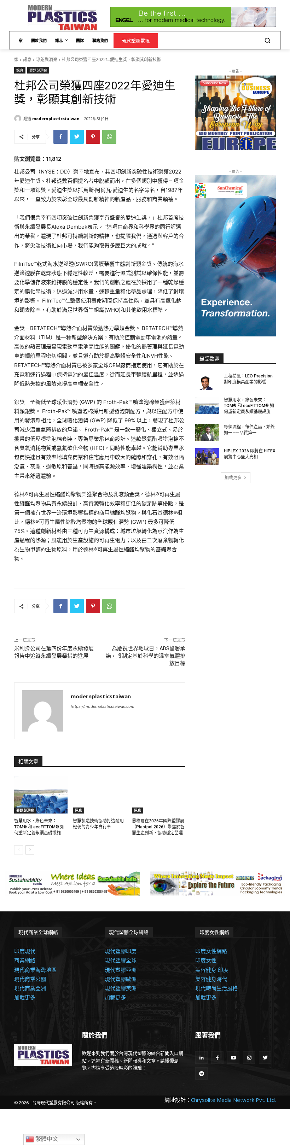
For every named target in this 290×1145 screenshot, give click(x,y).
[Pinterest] (93, 137)
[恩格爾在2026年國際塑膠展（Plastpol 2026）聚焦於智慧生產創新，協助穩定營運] (158, 795)
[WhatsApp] (109, 137)
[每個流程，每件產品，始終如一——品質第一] (207, 432)
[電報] (201, 1073)
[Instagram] (249, 1057)
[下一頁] (29, 850)
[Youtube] (233, 1057)
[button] (267, 40)
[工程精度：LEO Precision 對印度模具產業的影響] (207, 381)
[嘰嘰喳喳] (77, 137)
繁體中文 (46, 1139)
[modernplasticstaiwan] (18, 118)
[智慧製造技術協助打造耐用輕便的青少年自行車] (99, 795)
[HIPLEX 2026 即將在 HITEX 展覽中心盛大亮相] (207, 456)
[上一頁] (18, 850)
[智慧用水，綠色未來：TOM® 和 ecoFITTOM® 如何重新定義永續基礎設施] (41, 795)
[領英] (201, 1057)
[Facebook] (60, 137)
